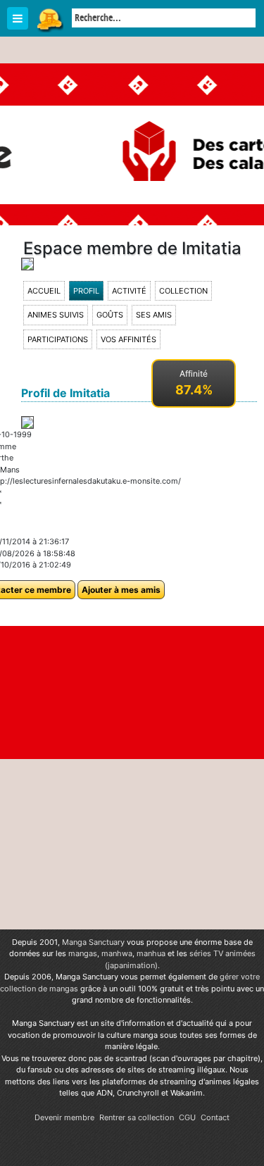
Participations (57, 339)
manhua (151, 953)
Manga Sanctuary (93, 942)
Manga (49, 19)
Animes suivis (55, 315)
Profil (86, 291)
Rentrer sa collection (136, 1117)
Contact (215, 1117)
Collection (183, 291)
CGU (187, 1117)
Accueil (44, 291)
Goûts (109, 315)
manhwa (116, 953)
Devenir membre (64, 1117)
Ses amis (154, 315)
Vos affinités (128, 339)
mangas (82, 953)
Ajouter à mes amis (121, 589)
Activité (129, 291)
